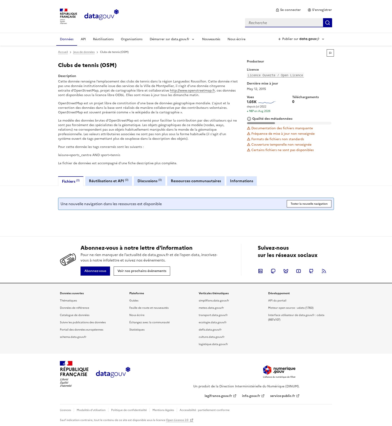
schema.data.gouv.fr (73, 337)
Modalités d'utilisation (91, 410)
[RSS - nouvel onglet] (323, 271)
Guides (133, 301)
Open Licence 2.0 (177, 420)
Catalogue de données (74, 315)
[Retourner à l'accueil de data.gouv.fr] (101, 16)
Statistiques (137, 330)
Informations (241, 181)
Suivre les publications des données (83, 322)
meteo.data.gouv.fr (211, 308)
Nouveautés (211, 39)
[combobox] (288, 22)
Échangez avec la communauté (149, 322)
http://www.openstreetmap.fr (192, 90)
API (83, 39)
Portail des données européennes (81, 330)
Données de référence (74, 308)
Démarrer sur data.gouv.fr (169, 39)
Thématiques (68, 301)
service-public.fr (282, 396)
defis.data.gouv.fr (210, 330)
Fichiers (71, 181)
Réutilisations (103, 39)
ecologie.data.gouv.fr (213, 322)
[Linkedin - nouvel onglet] (260, 271)
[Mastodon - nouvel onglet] (273, 271)
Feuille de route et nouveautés (149, 308)
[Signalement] (330, 53)
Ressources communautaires (196, 181)
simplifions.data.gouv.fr (214, 301)
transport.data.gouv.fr (213, 315)
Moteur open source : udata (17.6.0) (291, 308)
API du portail (277, 301)
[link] (288, 10)
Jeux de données (84, 52)
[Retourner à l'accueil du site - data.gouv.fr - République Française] (113, 374)
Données (67, 39)
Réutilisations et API (108, 181)
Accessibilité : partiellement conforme (205, 410)
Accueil (63, 52)
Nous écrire (236, 39)
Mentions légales (163, 410)
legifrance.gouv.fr (218, 396)
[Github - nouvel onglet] (311, 271)
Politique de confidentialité (129, 410)
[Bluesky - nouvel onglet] (285, 271)
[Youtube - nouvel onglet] (298, 271)
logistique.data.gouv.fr (213, 344)
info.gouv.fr (251, 396)
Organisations (131, 39)
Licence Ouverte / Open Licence (275, 75)
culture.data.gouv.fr (212, 337)
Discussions (149, 181)
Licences (65, 410)
